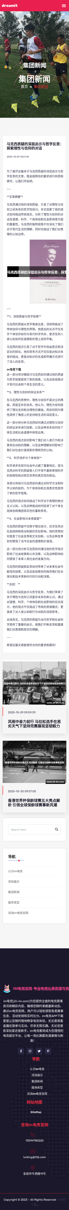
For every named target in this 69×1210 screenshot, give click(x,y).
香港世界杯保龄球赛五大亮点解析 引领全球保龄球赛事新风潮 (34, 802)
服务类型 (13, 902)
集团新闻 (13, 892)
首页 (24, 87)
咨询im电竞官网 (18, 913)
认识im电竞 (15, 871)
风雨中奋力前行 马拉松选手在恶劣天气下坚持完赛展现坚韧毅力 (34, 724)
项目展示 (13, 881)
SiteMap (35, 1112)
